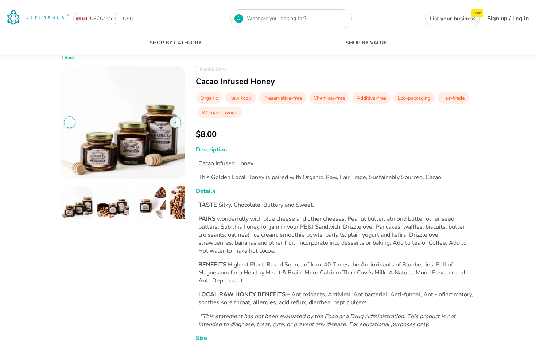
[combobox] (296, 18)
